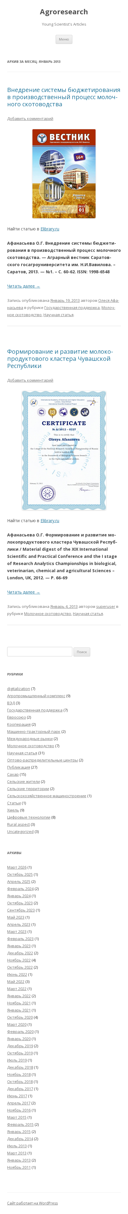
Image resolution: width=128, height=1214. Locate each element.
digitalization (18, 688)
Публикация (18, 767)
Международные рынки (30, 738)
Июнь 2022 (17, 974)
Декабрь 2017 (20, 1088)
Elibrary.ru (49, 229)
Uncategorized (20, 831)
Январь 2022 (19, 995)
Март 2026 (16, 867)
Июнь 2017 (17, 1095)
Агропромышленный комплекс (36, 695)
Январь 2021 (19, 1010)
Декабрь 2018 (20, 1067)
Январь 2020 (19, 1038)
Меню (64, 39)
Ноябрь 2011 (19, 1167)
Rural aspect (18, 824)
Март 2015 (16, 1117)
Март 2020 (16, 1024)
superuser (105, 606)
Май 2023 (15, 917)
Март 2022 (16, 988)
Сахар (13, 774)
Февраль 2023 (20, 938)
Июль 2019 (17, 1060)
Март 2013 (16, 1153)
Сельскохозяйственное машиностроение (46, 795)
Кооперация (19, 724)
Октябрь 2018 (20, 1081)
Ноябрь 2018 (19, 1074)
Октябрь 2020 (20, 1017)
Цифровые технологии (28, 817)
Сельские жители (23, 781)
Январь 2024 (19, 895)
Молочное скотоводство (47, 613)
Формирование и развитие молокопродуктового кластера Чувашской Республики (60, 358)
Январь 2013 (19, 1160)
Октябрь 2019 (20, 1053)
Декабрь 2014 (20, 1138)
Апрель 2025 (18, 881)
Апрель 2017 (18, 1103)
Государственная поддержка (72, 307)
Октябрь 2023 (20, 903)
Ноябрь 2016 (19, 1110)
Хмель (13, 810)
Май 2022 (15, 981)
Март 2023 (16, 931)
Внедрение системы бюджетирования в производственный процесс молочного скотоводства (63, 97)
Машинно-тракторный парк (33, 731)
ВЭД (11, 703)
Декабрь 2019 (20, 1045)
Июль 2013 (17, 1146)
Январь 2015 (19, 1131)
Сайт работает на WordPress (32, 1203)
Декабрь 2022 (20, 953)
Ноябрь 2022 (19, 960)
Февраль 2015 (20, 1124)
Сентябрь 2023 (21, 910)
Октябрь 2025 (20, 874)
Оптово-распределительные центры (42, 760)
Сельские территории (28, 788)
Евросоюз (16, 717)
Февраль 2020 (20, 1031)
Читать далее (23, 286)
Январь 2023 (19, 945)
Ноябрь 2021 (19, 1003)
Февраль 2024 (20, 888)
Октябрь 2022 (20, 967)
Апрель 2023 (18, 924)
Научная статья (58, 314)
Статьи (14, 803)
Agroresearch (64, 11)
